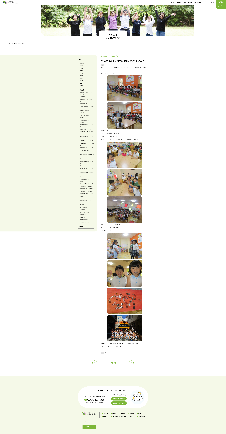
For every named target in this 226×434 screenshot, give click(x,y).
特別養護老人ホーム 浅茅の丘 (86, 188)
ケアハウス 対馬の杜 (85, 115)
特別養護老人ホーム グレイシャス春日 (86, 121)
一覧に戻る (113, 363)
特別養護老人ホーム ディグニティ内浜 (86, 93)
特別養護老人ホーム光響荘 (85, 200)
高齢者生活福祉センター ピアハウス (86, 125)
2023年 (81, 73)
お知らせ (199, 2)
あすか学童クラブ (84, 217)
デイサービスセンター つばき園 (86, 164)
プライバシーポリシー (92, 421)
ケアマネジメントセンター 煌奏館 (87, 144)
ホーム (10, 43)
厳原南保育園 (83, 214)
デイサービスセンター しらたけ (86, 169)
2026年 (81, 65)
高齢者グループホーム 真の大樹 (86, 100)
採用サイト (221, 6)
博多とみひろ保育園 (84, 222)
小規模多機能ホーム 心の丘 (86, 134)
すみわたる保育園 (84, 219)
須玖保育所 (82, 209)
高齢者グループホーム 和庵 (86, 110)
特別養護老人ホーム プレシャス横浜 (86, 180)
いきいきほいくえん (84, 212)
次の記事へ (131, 362)
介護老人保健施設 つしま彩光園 (86, 107)
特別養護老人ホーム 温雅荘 (86, 186)
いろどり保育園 (83, 207)
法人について (172, 2)
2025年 (81, 68)
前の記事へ (94, 362)
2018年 (81, 85)
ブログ (206, 2)
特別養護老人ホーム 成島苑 (86, 112)
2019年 (81, 83)
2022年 (81, 75)
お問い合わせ (141, 416)
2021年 (81, 78)
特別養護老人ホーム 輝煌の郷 (86, 147)
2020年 (81, 80)
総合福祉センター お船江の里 (86, 172)
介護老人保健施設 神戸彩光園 (86, 161)
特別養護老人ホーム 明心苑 (86, 191)
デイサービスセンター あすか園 (86, 157)
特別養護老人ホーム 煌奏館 (86, 96)
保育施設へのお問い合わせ (119, 403)
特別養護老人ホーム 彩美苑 (86, 103)
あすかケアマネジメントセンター (86, 137)
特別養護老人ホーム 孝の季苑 (86, 131)
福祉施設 (179, 2)
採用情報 (190, 2)
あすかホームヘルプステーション (86, 197)
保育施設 (184, 2)
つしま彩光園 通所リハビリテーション (86, 151)
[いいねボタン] (102, 65)
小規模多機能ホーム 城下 (85, 129)
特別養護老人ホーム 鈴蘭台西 (86, 140)
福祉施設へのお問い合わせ (119, 398)
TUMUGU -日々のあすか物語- (119, 416)
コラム (212, 2)
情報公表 (84, 421)
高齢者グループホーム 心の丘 (86, 117)
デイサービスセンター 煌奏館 (86, 183)
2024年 (81, 70)
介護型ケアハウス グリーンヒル (87, 154)
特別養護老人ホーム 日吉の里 (86, 193)
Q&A (195, 2)
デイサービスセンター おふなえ (86, 175)
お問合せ (221, 2)
